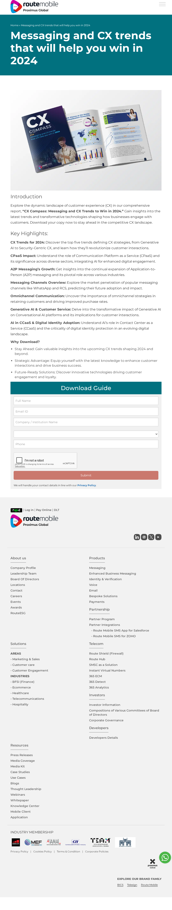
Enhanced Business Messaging (112, 573)
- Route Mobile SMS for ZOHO (113, 636)
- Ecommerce (20, 687)
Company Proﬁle (23, 568)
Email (93, 590)
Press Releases (21, 755)
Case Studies (20, 772)
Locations (17, 585)
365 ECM (95, 676)
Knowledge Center (24, 806)
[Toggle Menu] (162, 4)
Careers (16, 596)
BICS (120, 884)
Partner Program (102, 619)
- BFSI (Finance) (22, 682)
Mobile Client (20, 811)
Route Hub (97, 659)
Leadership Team (23, 573)
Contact (16, 590)
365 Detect (97, 682)
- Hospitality (19, 704)
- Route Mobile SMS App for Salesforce (120, 630)
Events (15, 602)
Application (19, 817)
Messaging (97, 568)
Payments (96, 602)
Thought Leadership (25, 789)
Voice (93, 585)
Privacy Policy (86, 485)
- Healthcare (19, 693)
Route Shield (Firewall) (106, 653)
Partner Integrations (104, 625)
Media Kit (17, 766)
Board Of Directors (24, 579)
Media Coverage (22, 761)
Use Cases (18, 778)
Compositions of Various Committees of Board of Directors (124, 713)
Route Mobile (149, 884)
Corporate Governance (106, 720)
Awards (16, 607)
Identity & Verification (105, 579)
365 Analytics (99, 687)
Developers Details (103, 738)
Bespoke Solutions (103, 596)
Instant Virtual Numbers (107, 670)
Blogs (14, 783)
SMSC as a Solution (103, 665)
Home (14, 25)
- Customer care (22, 665)
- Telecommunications (27, 699)
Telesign (132, 884)
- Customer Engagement (29, 670)
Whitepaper (19, 800)
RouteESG (18, 613)
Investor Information (104, 705)
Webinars (17, 795)
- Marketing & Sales (25, 659)
